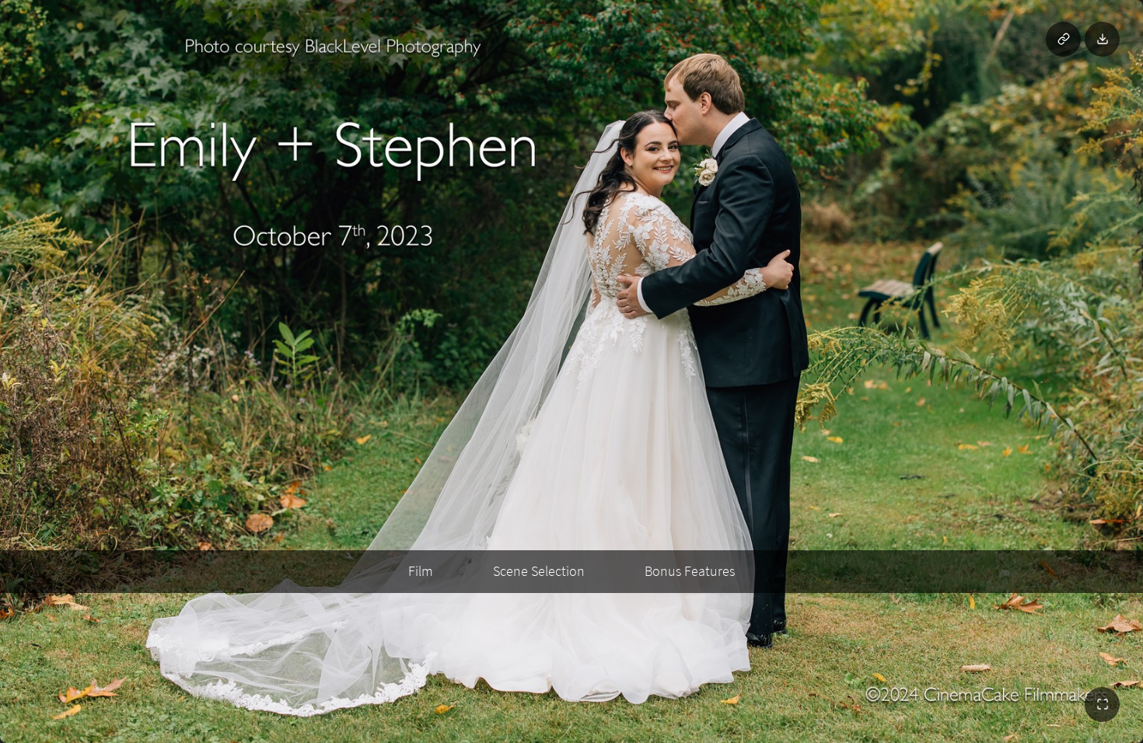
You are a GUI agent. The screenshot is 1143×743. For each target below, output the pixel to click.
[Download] (1102, 39)
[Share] (1063, 39)
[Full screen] (1102, 704)
